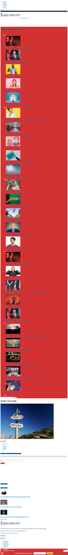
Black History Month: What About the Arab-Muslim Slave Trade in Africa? (26, 120)
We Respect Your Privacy (8, 550)
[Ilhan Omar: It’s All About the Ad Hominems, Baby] (4, 514)
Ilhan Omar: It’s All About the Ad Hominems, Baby (15, 517)
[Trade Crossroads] (27, 438)
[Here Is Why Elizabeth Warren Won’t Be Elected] (13, 232)
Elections (5, 5)
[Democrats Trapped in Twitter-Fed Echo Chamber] (13, 102)
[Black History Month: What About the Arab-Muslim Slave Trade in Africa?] (13, 117)
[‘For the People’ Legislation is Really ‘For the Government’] (15, 361)
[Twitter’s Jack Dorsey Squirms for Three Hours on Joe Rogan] (15, 375)
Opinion (5, 4)
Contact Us (5, 551)
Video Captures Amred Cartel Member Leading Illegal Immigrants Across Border (28, 336)
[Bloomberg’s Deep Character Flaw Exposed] (13, 59)
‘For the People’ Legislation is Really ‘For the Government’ (22, 364)
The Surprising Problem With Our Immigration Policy (15, 496)
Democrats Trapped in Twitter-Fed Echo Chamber (19, 104)
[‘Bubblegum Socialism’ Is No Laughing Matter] (15, 347)
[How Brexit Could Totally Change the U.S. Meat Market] (13, 131)
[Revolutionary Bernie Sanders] (13, 304)
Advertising (5, 549)
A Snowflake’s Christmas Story (14, 248)
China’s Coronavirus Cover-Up (14, 148)
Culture (4, 2)
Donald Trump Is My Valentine (14, 90)
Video (4, 6)
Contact (4, 7)
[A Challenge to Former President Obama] (13, 203)
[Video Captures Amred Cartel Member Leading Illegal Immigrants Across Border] (13, 333)
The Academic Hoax (11, 392)
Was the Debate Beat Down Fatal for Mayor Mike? (20, 48)
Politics (4, 1)
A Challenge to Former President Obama (17, 206)
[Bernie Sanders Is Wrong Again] (13, 275)
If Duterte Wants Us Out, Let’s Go (15, 76)
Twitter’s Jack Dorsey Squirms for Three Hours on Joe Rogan (23, 378)
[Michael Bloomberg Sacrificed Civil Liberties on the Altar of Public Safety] (13, 289)
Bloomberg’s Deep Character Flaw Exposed (18, 62)
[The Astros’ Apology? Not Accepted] (13, 174)
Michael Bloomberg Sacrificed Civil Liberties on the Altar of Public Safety (26, 292)
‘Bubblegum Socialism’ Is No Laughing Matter (18, 350)
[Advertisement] (16, 23)
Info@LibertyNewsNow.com (12, 533)
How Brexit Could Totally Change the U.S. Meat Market (21, 134)
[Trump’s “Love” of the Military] (13, 217)
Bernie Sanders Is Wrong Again (14, 278)
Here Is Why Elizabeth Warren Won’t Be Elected (19, 234)
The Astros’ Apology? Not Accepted (15, 176)
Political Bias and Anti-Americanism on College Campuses (22, 162)
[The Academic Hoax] (15, 390)
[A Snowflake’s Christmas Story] (13, 246)
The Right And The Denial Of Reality (16, 192)
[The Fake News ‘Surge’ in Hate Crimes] (4, 504)
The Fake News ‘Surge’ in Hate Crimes (11, 507)
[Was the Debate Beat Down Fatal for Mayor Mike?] (13, 45)
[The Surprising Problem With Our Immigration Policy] (4, 494)
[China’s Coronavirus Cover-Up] (13, 145)
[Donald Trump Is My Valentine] (13, 87)
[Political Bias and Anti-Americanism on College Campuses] (13, 160)
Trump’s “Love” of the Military (14, 220)
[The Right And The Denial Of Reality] (13, 189)
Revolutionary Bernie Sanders (14, 306)
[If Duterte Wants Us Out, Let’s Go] (13, 73)
